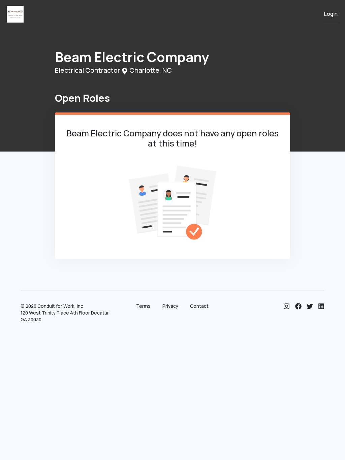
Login (331, 14)
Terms (143, 306)
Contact (199, 306)
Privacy (170, 306)
